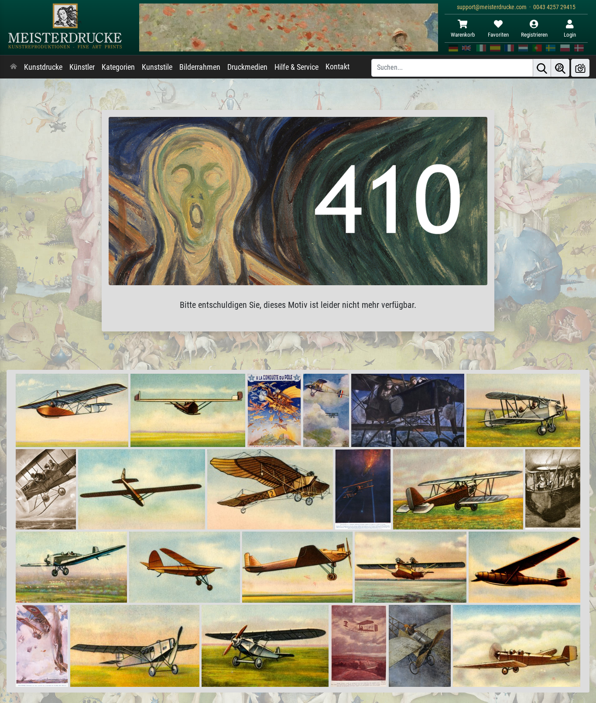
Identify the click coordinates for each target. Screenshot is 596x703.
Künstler (82, 67)
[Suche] (542, 68)
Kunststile (157, 67)
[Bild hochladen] (580, 68)
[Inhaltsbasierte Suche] (560, 68)
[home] (14, 67)
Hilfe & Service (296, 67)
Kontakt (337, 66)
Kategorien (118, 67)
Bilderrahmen (199, 67)
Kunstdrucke (43, 67)
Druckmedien (247, 67)
